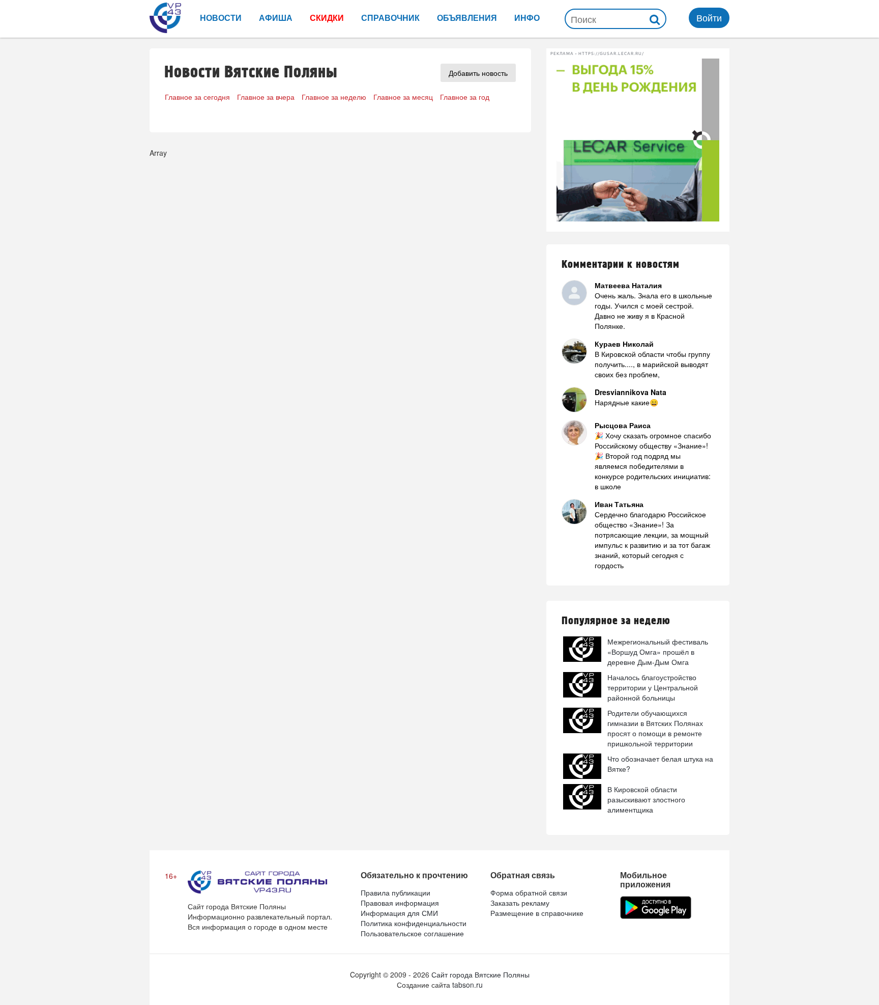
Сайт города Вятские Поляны (480, 974)
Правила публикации (395, 892)
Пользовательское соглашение (412, 933)
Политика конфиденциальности (413, 923)
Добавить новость (478, 73)
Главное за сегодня (197, 97)
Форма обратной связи (528, 892)
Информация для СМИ (399, 913)
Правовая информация (400, 903)
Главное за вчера (266, 97)
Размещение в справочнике (536, 913)
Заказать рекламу (519, 903)
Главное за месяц (403, 97)
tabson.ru (467, 985)
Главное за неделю (334, 97)
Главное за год (464, 97)
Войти (709, 17)
